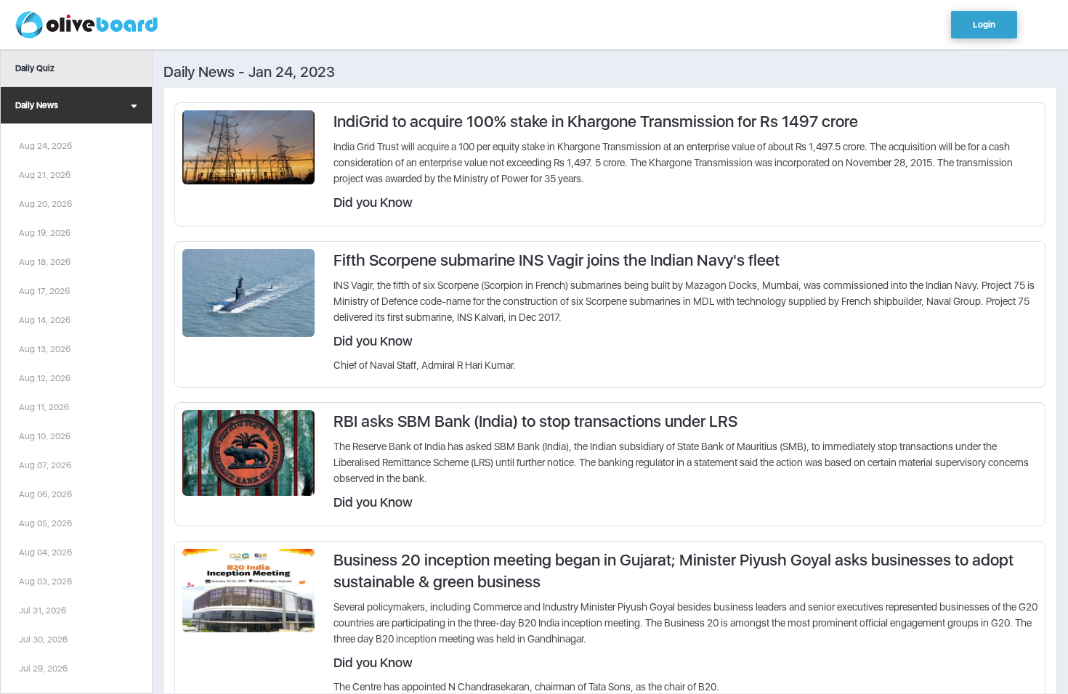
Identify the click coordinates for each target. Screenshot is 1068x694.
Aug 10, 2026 (44, 436)
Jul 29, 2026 (43, 669)
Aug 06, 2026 (45, 494)
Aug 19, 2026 (44, 233)
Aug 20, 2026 (45, 204)
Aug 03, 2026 (45, 581)
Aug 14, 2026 (44, 320)
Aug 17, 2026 (44, 291)
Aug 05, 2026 (45, 523)
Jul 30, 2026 (43, 639)
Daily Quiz (34, 68)
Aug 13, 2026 (44, 349)
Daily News (36, 105)
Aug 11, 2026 (44, 407)
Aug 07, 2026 (45, 465)
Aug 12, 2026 (44, 378)
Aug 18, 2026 (44, 262)
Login (984, 25)
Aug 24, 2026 (45, 146)
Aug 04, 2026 (45, 552)
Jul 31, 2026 (42, 610)
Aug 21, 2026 (44, 175)
